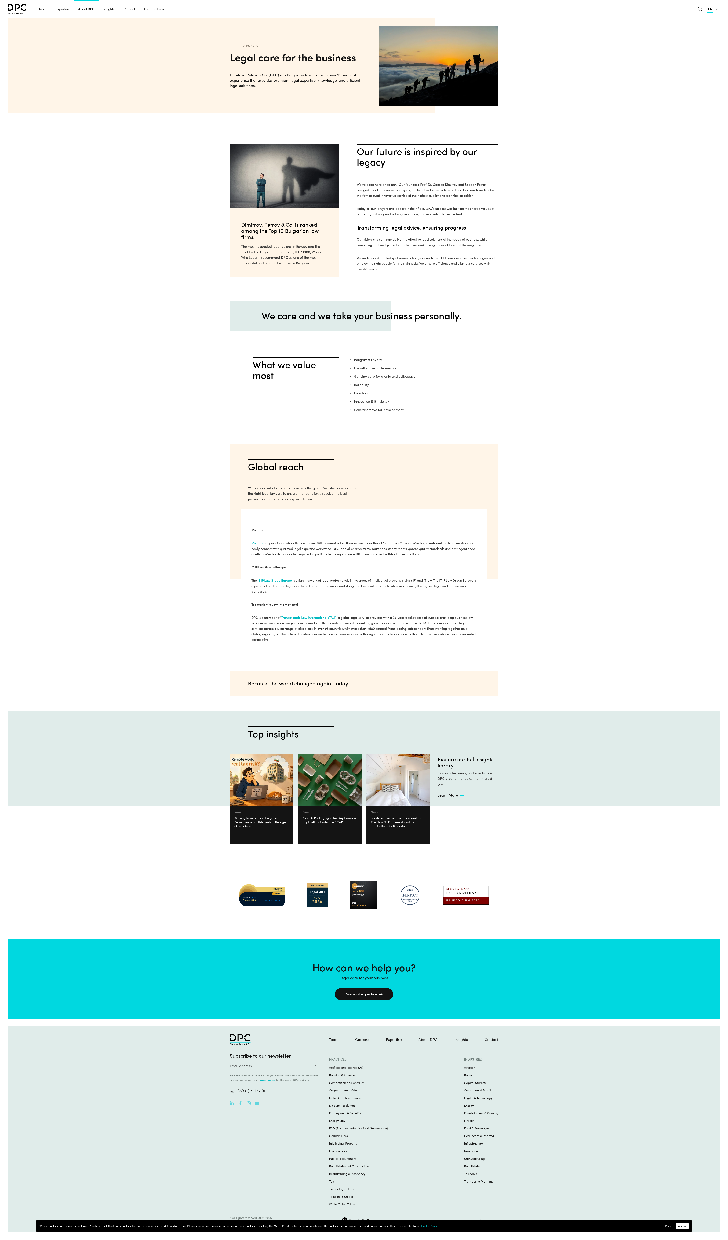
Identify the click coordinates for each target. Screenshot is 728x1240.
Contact (129, 9)
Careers (362, 1039)
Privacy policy (267, 1080)
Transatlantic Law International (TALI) (308, 618)
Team (43, 9)
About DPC (86, 9)
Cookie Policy (429, 1226)
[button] (62, 9)
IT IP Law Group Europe (275, 580)
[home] (17, 9)
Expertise (394, 1039)
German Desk (154, 9)
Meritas (257, 543)
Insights (461, 1039)
